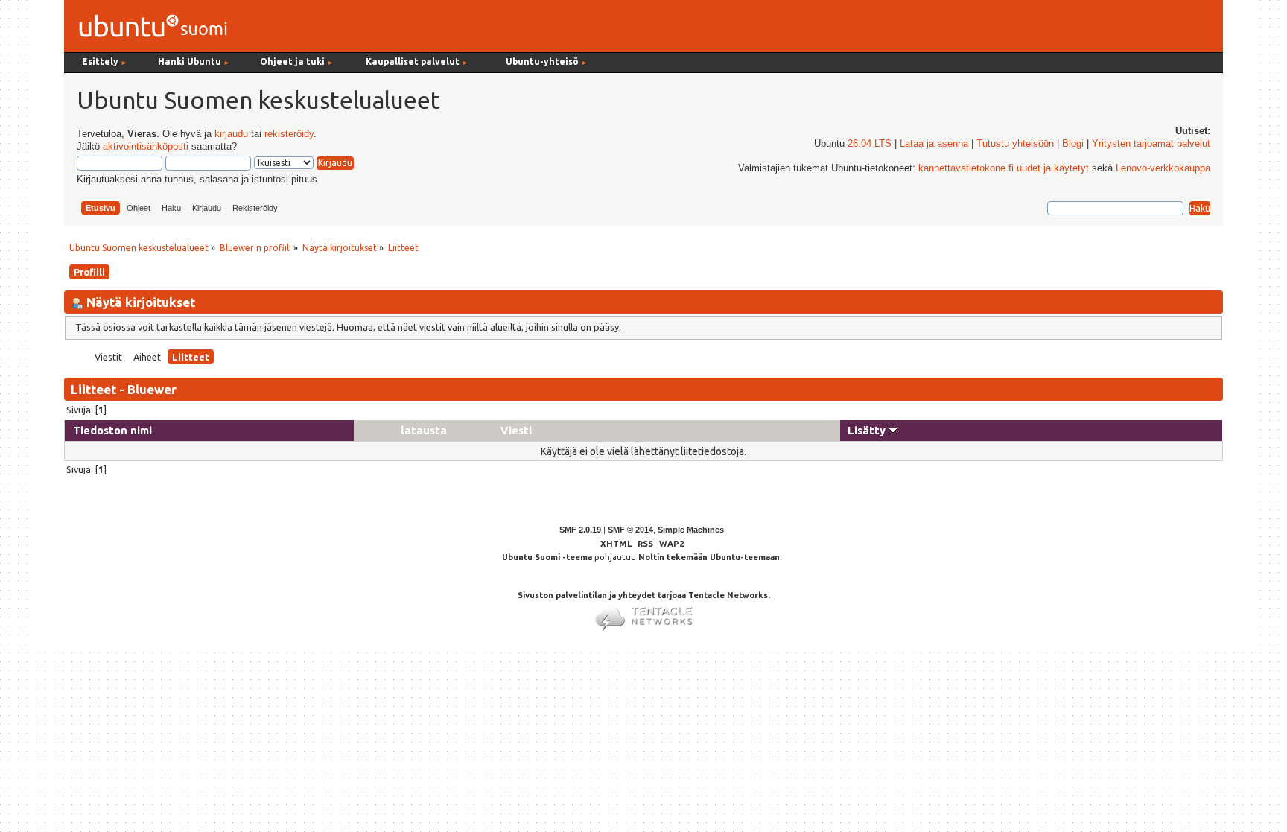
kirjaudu (231, 134)
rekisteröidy (289, 134)
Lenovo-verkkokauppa (1163, 168)
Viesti (516, 430)
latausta (424, 430)
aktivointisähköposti (145, 147)
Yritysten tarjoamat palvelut (1151, 144)
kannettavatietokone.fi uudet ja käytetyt (1003, 168)
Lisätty (868, 430)
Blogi (1073, 144)
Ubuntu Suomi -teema (547, 557)
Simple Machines (691, 529)
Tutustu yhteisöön (1015, 144)
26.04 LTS (870, 144)
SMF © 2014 (630, 529)
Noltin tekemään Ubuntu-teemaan (709, 557)
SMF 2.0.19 (580, 529)
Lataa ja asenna (934, 144)
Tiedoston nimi (112, 430)
